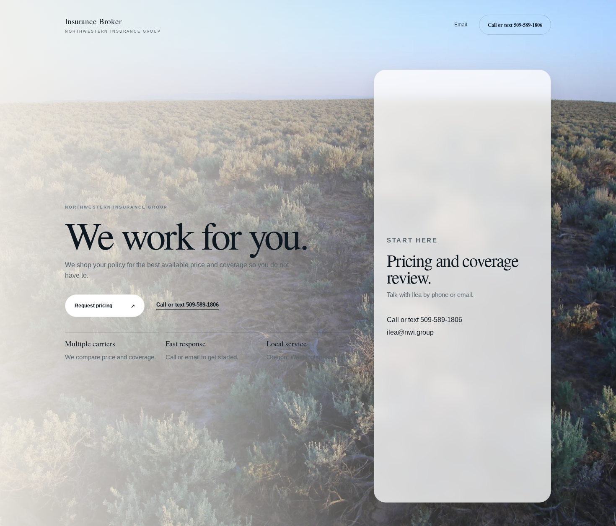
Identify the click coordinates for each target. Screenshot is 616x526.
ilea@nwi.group (410, 332)
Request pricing (105, 306)
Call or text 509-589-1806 (515, 24)
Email (460, 25)
